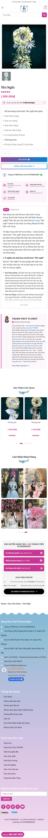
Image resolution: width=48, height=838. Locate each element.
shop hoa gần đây (24, 346)
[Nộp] (44, 14)
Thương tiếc (12, 422)
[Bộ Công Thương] (14, 812)
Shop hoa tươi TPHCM (30, 328)
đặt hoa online (17, 339)
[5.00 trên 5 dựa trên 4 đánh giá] (24, 92)
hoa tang (35, 220)
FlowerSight (28, 822)
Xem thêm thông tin (19, 365)
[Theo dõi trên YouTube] (22, 807)
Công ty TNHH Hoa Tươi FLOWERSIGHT (24, 174)
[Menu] (2, 7)
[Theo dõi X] (17, 807)
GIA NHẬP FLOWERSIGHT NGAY (23, 591)
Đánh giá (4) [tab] (14, 209)
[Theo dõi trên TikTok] (13, 807)
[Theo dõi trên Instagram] (8, 807)
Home (3, 603)
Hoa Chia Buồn (14, 603)
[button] (16, 443)
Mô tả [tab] (6, 209)
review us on (15, 679)
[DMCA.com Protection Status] (4, 812)
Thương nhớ (35, 422)
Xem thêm (24, 305)
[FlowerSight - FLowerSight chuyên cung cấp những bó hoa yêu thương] (24, 8)
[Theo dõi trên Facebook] (3, 807)
